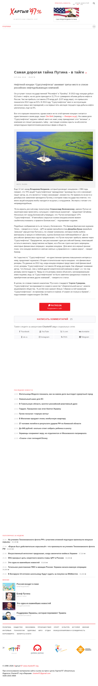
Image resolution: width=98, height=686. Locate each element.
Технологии (19, 630)
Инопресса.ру (70, 116)
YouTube (45, 331)
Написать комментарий (55, 319)
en (82, 4)
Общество (18, 627)
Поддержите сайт (54, 306)
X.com (65, 331)
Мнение (6, 580)
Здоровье (31, 630)
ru (78, 4)
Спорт (56, 627)
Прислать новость (63, 3)
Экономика (30, 627)
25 (86, 73)
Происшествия (44, 627)
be (74, 4)
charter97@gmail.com (42, 673)
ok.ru (25, 337)
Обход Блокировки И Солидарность (69, 630)
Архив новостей (82, 3)
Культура (66, 627)
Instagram (45, 337)
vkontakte (85, 331)
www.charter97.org (30, 666)
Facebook (25, 331)
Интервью (7, 630)
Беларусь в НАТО (24, 634)
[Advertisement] (49, 50)
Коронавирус (8, 634)
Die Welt (49, 116)
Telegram (85, 337)
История (76, 627)
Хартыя (25, 11)
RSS (65, 337)
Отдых (48, 630)
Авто (40, 630)
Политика (7, 627)
